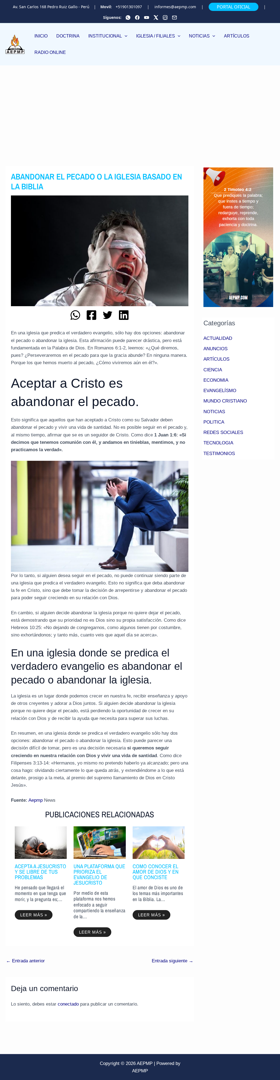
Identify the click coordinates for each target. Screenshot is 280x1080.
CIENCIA (212, 369)
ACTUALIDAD (217, 338)
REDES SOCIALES (223, 432)
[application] (124, 36)
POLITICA (213, 422)
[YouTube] (146, 17)
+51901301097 (129, 7)
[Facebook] (137, 17)
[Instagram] (165, 17)
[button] (108, 36)
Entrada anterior (25, 960)
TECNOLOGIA (218, 442)
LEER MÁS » (33, 915)
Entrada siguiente (172, 960)
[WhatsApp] (128, 17)
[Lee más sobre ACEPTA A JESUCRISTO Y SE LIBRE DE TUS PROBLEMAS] (41, 842)
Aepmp (35, 800)
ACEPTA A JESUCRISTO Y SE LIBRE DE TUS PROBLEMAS (40, 871)
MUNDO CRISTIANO (225, 401)
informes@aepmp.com (175, 7)
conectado (68, 1004)
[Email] (174, 17)
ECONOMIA (215, 380)
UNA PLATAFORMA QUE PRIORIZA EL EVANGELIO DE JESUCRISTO (99, 874)
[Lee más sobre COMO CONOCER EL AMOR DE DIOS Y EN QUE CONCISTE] (159, 842)
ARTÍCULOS (216, 359)
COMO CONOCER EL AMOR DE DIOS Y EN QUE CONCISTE (156, 871)
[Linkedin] (124, 315)
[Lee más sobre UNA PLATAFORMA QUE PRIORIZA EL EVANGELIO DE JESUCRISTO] (100, 842)
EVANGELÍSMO (219, 390)
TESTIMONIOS (219, 453)
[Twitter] (156, 17)
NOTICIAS (214, 411)
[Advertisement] (140, 106)
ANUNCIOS (215, 348)
